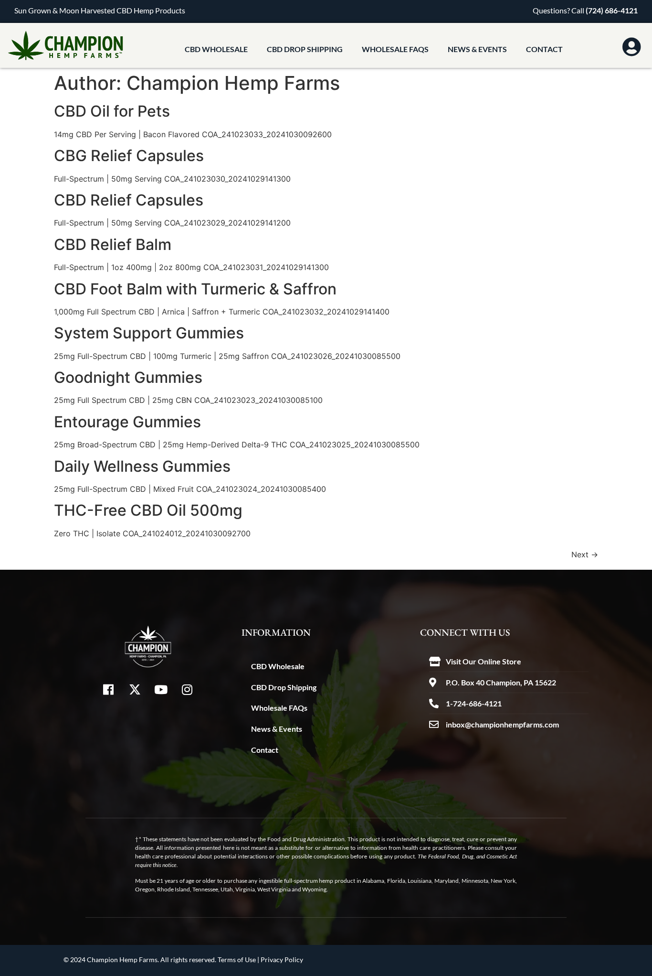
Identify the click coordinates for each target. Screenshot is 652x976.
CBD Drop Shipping (305, 49)
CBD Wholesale (216, 49)
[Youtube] (161, 689)
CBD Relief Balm (112, 244)
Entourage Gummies (127, 421)
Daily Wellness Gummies (142, 466)
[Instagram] (187, 689)
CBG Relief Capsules (129, 155)
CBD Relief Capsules (128, 200)
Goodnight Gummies (128, 377)
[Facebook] (108, 689)
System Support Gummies (149, 333)
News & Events (477, 49)
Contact (544, 49)
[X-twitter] (135, 689)
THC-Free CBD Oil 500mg (148, 510)
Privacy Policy (282, 959)
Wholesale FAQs (395, 49)
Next (584, 554)
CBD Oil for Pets (112, 111)
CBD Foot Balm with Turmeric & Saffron (195, 289)
